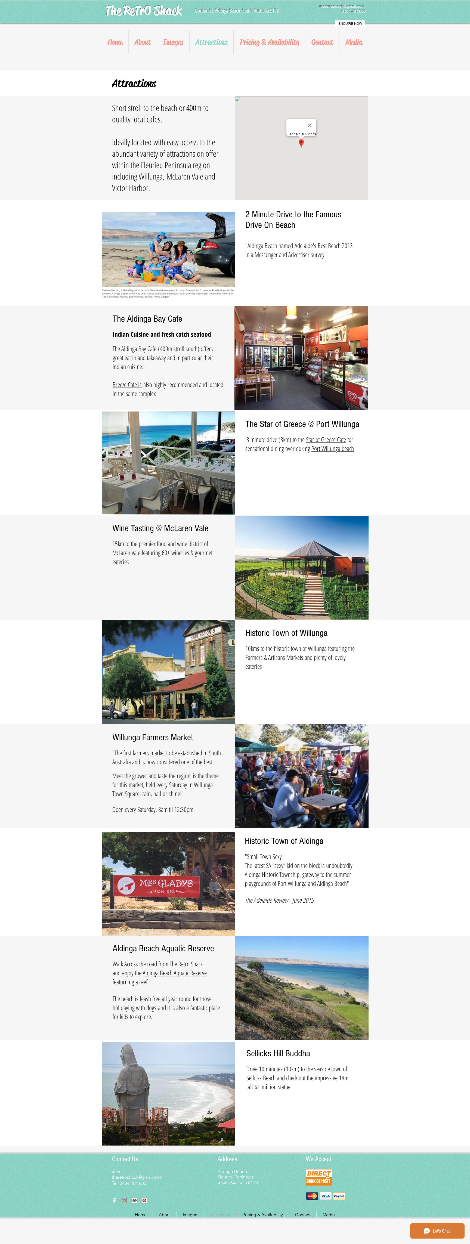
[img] (312, 1196)
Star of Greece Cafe (326, 439)
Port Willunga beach (332, 448)
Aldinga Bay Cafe (138, 348)
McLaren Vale (126, 552)
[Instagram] (124, 1200)
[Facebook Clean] (114, 1200)
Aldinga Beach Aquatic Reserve (175, 972)
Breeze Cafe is (127, 384)
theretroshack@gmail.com (341, 6)
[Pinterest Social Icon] (144, 1200)
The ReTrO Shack (143, 10)
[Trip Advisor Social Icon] (134, 1200)
